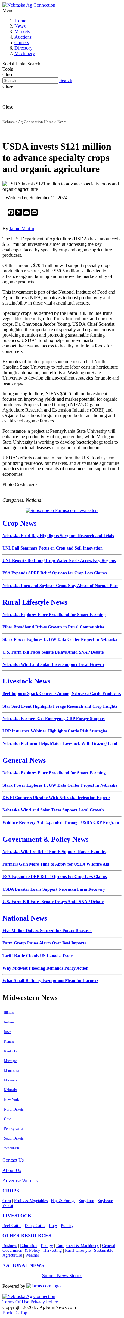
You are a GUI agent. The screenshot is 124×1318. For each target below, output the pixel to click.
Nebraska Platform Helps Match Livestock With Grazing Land (59, 743)
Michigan (10, 1061)
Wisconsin (11, 1148)
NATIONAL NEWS (23, 1265)
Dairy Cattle (35, 1225)
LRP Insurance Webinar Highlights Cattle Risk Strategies (54, 731)
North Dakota (13, 1109)
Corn (6, 1201)
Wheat (7, 1205)
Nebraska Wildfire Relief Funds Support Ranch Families (54, 852)
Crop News (19, 523)
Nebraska (10, 1090)
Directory (23, 48)
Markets (22, 31)
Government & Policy (21, 1250)
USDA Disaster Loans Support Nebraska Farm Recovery (53, 889)
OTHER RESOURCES (26, 1235)
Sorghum (86, 1201)
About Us (11, 1170)
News (20, 26)
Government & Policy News (45, 839)
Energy (47, 1245)
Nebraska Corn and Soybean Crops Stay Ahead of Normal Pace (60, 585)
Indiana (9, 1022)
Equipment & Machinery (77, 1245)
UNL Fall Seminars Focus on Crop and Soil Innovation (52, 548)
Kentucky (11, 1051)
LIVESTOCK (16, 1215)
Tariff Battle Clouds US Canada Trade (37, 956)
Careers (21, 42)
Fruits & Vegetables (31, 1201)
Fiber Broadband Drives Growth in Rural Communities (53, 627)
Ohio (7, 1119)
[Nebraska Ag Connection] (28, 5)
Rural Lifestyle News (34, 602)
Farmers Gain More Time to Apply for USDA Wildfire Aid (55, 864)
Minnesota (11, 1070)
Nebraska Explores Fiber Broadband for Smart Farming (54, 614)
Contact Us (13, 1160)
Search (65, 80)
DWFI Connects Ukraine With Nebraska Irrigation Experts (56, 797)
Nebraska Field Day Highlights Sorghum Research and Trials (58, 535)
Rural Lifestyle (78, 1250)
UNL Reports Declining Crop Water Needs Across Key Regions (59, 560)
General (108, 1245)
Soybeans (105, 1201)
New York (11, 1100)
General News (24, 760)
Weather (32, 1255)
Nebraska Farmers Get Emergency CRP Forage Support (53, 718)
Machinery (24, 53)
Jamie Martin (21, 228)
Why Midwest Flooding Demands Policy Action (45, 968)
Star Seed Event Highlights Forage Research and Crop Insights (59, 706)
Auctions (23, 37)
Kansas (9, 1041)
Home (20, 20)
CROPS (10, 1190)
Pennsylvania (13, 1129)
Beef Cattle (11, 1225)
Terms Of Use (15, 1301)
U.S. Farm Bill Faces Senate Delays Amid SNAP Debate (53, 652)
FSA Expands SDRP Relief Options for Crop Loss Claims (54, 573)
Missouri (10, 1080)
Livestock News (26, 681)
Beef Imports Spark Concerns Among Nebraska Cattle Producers (61, 693)
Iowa (7, 1032)
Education (28, 1245)
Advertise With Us (20, 1180)
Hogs (53, 1225)
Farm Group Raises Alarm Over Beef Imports (44, 943)
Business (9, 1245)
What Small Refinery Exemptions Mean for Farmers (50, 980)
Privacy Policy (44, 1301)
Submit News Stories (62, 1275)
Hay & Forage (63, 1201)
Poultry (67, 1225)
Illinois (9, 1012)
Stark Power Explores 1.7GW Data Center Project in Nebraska (59, 639)
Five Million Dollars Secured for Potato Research (47, 930)
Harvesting (52, 1250)
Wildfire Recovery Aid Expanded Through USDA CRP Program (60, 822)
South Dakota (13, 1138)
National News (24, 918)
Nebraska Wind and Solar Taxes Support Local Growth (53, 664)
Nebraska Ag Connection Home (28, 121)
